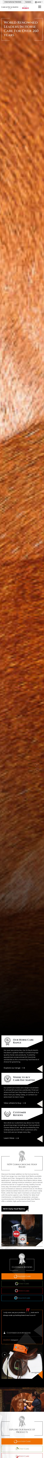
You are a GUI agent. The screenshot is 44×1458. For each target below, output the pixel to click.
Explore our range (12, 1068)
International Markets (12, 2)
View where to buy (12, 1103)
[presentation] (37, 765)
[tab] (22, 1276)
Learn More (9, 1138)
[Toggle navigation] (40, 6)
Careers (28, 2)
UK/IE (39, 2)
